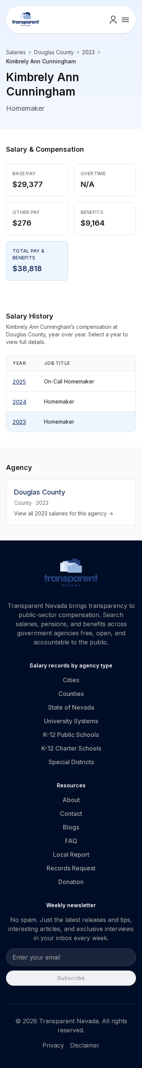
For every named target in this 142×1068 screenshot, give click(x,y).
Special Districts (71, 762)
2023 (19, 422)
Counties (71, 693)
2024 (19, 402)
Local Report (71, 854)
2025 (19, 382)
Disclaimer (85, 1045)
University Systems (71, 721)
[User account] (113, 19)
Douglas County (54, 52)
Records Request (71, 868)
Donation (71, 882)
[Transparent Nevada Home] (71, 574)
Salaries (16, 52)
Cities (71, 680)
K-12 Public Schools (71, 734)
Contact (71, 813)
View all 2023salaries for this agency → (63, 513)
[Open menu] (125, 19)
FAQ (71, 841)
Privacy (53, 1045)
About (71, 800)
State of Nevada (71, 707)
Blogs (71, 827)
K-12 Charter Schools (71, 748)
